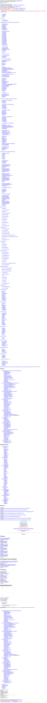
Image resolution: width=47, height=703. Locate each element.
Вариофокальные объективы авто (7, 69)
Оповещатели (4, 185)
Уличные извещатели (5, 203)
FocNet (3, 351)
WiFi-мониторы (4, 244)
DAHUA (3, 296)
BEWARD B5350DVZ (3, 552)
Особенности (4, 603)
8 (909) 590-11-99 (3, 697)
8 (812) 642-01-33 (3, 691)
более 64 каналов (5, 44)
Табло (3, 181)
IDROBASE (4, 357)
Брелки (3, 167)
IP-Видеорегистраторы (5, 31)
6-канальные (4, 34)
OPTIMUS (3, 328)
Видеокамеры (4, 147)
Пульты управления (5, 86)
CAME (3, 327)
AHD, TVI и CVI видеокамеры (7, 100)
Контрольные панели (5, 165)
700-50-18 (17, 8)
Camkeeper (4, 295)
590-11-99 (18, 6)
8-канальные (4, 35)
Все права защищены (14, 700)
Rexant (3, 348)
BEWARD (3, 64)
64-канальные (4, 43)
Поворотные (4, 27)
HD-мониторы (6, 420)
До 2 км (3, 155)
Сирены (3, 204)
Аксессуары (4, 50)
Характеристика (4, 602)
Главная (1, 366)
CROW (3, 321)
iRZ (4, 472)
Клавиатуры (4, 176)
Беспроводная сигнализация (6, 164)
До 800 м (3, 154)
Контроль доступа (3, 206)
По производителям (5, 20)
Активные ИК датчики (5, 231)
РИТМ (3, 315)
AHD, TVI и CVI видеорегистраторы (8, 104)
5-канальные (4, 33)
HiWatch (3, 297)
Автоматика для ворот (7, 401)
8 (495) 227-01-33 (3, 689)
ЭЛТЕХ (5, 492)
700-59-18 (23, 8)
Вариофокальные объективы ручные (8, 68)
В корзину (2, 540)
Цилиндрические (5, 24)
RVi (2, 65)
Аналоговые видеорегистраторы (7, 116)
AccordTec (3, 330)
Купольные (4, 26)
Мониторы (4, 242)
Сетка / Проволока (5, 230)
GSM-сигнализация (5, 160)
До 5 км (3, 156)
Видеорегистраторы (5, 148)
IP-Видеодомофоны (5, 47)
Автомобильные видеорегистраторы (10, 387)
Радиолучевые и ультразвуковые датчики (10, 414)
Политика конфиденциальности (5, 701)
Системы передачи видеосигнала (7, 74)
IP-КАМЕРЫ (4, 14)
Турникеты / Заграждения (8, 402)
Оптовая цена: (2, 599)
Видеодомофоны (3, 241)
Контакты (3, 688)
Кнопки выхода (4, 219)
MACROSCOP (4, 61)
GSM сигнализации (5, 196)
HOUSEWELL (4, 319)
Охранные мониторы (5, 85)
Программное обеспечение (6, 60)
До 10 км (3, 157)
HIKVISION (4, 292)
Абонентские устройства (6, 49)
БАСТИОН (4, 345)
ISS (2, 62)
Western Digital (4, 298)
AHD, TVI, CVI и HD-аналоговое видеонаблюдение (8, 98)
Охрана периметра (3, 227)
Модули (3, 192)
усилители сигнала (5, 133)
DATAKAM (4, 307)
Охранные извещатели (5, 168)
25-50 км (3, 158)
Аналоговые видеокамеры (8, 385)
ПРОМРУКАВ (4, 352)
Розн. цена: (2, 539)
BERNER (3, 355)
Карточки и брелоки (5, 222)
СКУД (3, 16)
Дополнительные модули (6, 166)
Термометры (4, 87)
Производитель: (3, 573)
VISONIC (5, 467)
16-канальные (4, 38)
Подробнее (23, 534)
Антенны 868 (4, 190)
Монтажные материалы (4, 266)
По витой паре (4, 131)
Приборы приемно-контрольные (7, 175)
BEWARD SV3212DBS (4, 555)
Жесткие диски (4, 136)
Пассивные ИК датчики (6, 233)
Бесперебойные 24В (5, 253)
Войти (6, 2)
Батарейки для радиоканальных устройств (10, 429)
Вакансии (3, 687)
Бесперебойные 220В (5, 255)
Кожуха (3, 137)
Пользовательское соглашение (17, 701)
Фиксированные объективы (6, 67)
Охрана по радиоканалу (8, 392)
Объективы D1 (4, 128)
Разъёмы (3, 90)
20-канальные (4, 39)
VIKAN (5, 502)
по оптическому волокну (6, 132)
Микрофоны (4, 83)
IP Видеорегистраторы (5, 95)
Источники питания (3, 250)
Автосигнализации (7, 442)
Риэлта (3, 316)
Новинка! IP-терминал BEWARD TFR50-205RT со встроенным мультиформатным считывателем (15, 519)
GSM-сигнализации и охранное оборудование (7, 151)
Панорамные (4, 28)
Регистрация (2, 2)
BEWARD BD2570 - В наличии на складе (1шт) (7, 565)
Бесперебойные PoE (5, 256)
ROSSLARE (6, 483)
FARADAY (4, 343)
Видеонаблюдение (3, 301)
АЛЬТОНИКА (4, 313)
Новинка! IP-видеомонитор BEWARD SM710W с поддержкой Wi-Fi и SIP (12, 513)
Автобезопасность (3, 353)
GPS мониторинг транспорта (6, 187)
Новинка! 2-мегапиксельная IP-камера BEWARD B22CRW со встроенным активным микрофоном (15, 518)
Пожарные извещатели (5, 169)
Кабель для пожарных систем (8, 433)
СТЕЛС (3, 322)
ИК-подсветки (4, 139)
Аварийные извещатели (6, 170)
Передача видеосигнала (6, 130)
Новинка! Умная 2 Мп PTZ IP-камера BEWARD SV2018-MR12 (10, 516)
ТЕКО (3, 320)
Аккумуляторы (6, 427)
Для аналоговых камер (5, 76)
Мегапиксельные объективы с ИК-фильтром (9, 72)
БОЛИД (3, 334)
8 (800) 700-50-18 (3, 694)
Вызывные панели (5, 48)
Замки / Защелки (4, 217)
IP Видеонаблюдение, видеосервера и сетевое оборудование (9, 22)
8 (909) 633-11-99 (3, 695)
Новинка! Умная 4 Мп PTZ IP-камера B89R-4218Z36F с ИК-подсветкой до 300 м (13, 514)
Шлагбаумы (4, 208)
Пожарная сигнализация (6, 183)
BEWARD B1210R (3, 572)
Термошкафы (4, 281)
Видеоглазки (4, 114)
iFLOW (3, 294)
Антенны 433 (4, 189)
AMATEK (3, 308)
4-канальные (4, 32)
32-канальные (4, 41)
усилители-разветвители (6, 134)
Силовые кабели (4, 272)
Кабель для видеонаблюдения (6, 267)
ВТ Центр (3, 324)
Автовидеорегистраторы (6, 286)
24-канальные (4, 40)
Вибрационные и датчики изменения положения (10, 236)
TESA (3, 333)
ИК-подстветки (4, 82)
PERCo (3, 332)
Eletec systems (4, 350)
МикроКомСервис (5, 344)
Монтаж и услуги (5, 685)
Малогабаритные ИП (5, 258)
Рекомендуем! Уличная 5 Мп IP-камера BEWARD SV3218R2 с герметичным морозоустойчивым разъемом (17, 511)
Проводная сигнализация (6, 173)
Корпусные (4, 25)
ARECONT (4, 300)
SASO (3, 337)
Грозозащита (4, 89)
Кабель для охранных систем (6, 269)
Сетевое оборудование (5, 55)
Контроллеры (4, 211)
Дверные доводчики (5, 216)
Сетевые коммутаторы (7, 375)
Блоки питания (4, 88)
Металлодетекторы (5, 214)
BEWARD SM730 (3, 580)
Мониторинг (4, 92)
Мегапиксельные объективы (6, 71)
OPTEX (3, 338)
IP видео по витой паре (5, 75)
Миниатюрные (4, 113)
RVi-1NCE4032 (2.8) (3, 576)
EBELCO (3, 331)
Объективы (4, 66)
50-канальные (4, 42)
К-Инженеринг (4, 341)
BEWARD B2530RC (3, 542)
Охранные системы (3, 311)
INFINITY (5, 460)
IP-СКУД (3, 52)
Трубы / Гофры (4, 278)
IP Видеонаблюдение (3, 289)
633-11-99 (12, 6)
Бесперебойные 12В (5, 252)
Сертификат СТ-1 (5, 29)
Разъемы (3, 142)
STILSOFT (4, 63)
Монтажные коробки (5, 81)
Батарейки (3, 191)
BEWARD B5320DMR (3, 545)
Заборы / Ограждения (5, 228)
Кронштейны (4, 80)
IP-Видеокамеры (4, 23)
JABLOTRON (4, 314)
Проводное (4, 57)
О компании (4, 686)
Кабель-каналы (4, 277)
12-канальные (4, 37)
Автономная (4, 161)
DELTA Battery (4, 342)
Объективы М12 (4, 70)
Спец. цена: (2, 600)
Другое (3, 97)
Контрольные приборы (5, 197)
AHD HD (3, 15)
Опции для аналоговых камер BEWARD (8, 143)
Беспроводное (4, 56)
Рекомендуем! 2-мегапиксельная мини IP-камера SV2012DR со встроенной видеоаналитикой (15, 508)
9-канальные (4, 36)
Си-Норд (3, 317)
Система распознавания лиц (6, 58)
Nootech (3, 349)
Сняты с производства (5, 93)
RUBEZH (3, 318)
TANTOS (3, 299)
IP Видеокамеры (4, 94)
